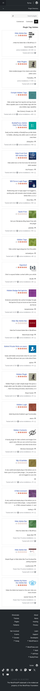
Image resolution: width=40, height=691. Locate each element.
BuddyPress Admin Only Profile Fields (19, 124)
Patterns (16, 625)
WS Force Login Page (18, 181)
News (36, 618)
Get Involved (14, 631)
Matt (35, 650)
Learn (36, 631)
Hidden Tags (22, 240)
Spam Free (22, 212)
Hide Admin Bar (21, 33)
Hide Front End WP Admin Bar (21, 154)
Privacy (35, 625)
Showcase (15, 615)
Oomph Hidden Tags (19, 93)
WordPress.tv (32, 641)
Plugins (16, 622)
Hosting (35, 622)
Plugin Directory (33, 8)
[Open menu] (3, 3)
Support (35, 634)
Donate (15, 638)
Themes (16, 618)
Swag (16, 641)
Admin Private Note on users (15, 346)
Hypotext (23, 265)
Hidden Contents (20, 430)
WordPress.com (31, 647)
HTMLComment (21, 491)
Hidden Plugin (21, 374)
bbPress (34, 654)
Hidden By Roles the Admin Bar (20, 582)
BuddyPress (33, 657)
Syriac (32, 665)
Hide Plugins (22, 62)
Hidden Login (22, 405)
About (36, 615)
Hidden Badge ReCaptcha (17, 290)
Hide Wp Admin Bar (19, 321)
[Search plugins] (13, 16)
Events (16, 634)
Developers (34, 638)
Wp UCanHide (21, 460)
